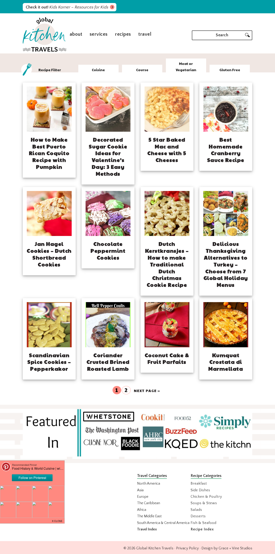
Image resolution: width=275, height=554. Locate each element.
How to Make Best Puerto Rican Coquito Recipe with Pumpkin (49, 153)
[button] (57, 520)
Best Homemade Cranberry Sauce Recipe (225, 149)
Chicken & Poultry (206, 497)
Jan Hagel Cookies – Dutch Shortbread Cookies (49, 254)
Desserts (198, 516)
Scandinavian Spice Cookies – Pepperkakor (49, 361)
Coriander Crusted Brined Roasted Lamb (108, 361)
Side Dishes (200, 490)
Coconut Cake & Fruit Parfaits (167, 358)
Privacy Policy (187, 548)
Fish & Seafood (203, 523)
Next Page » (147, 390)
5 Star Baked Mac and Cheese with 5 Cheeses (166, 149)
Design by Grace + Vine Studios (227, 548)
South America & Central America (163, 523)
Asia (140, 490)
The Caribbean (148, 503)
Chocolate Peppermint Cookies (108, 250)
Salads (196, 510)
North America (148, 484)
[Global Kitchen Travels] (44, 51)
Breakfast (199, 484)
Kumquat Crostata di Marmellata (225, 361)
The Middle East (149, 516)
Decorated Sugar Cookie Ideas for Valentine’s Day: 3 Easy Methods (108, 156)
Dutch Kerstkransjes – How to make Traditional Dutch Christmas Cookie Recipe (167, 264)
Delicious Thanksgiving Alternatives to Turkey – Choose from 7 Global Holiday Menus (226, 264)
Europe (142, 497)
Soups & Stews (204, 503)
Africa (141, 510)
